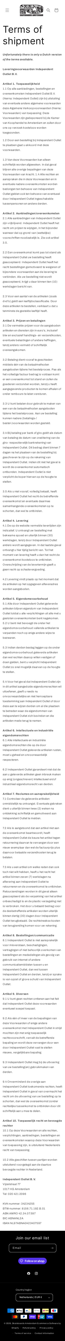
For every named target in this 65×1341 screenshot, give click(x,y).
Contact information (44, 1333)
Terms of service (23, 1333)
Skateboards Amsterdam (24, 1323)
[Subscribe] (52, 1248)
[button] (7, 10)
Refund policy (29, 1328)
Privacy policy (46, 1328)
